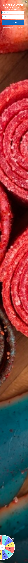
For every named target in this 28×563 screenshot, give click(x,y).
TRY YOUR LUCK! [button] (13, 22)
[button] (26, 2)
